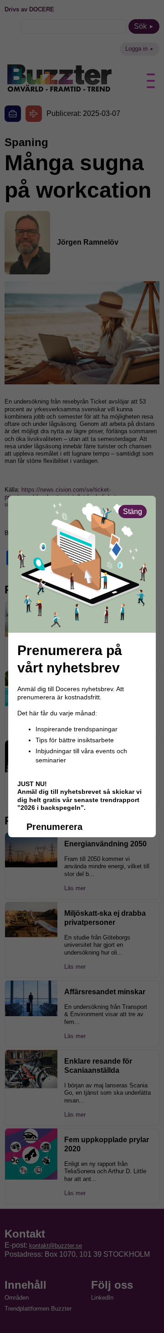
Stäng (132, 511)
